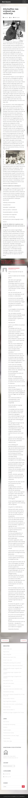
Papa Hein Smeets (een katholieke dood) (12, 689)
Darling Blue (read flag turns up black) (12, 662)
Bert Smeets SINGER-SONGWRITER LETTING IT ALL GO (13, 695)
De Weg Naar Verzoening (9, 724)
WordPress (22, 796)
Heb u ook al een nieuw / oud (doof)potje (13, 704)
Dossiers (5, 727)
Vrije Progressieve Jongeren (9, 701)
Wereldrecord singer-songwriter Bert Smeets (13, 712)
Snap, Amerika (6, 738)
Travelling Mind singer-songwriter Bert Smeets (12, 673)
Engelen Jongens (7, 730)
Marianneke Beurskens (13, 268)
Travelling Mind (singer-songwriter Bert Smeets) (12, 677)
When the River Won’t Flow (9, 657)
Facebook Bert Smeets (8, 732)
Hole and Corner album (8, 683)
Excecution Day (6, 707)
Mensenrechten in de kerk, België (11, 735)
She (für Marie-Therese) (8, 698)
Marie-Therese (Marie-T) (9, 709)
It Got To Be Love (7, 649)
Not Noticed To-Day (8, 680)
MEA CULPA (17, 17)
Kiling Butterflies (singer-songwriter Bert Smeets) (12, 669)
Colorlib (14, 796)
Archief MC (7, 774)
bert (11, 17)
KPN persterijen (7, 686)
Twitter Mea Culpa (7, 741)
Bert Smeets (6, 2)
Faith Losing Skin (7, 654)
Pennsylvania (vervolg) (8, 691)
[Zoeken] (23, 786)
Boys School (6, 651)
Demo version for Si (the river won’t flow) (12, 665)
